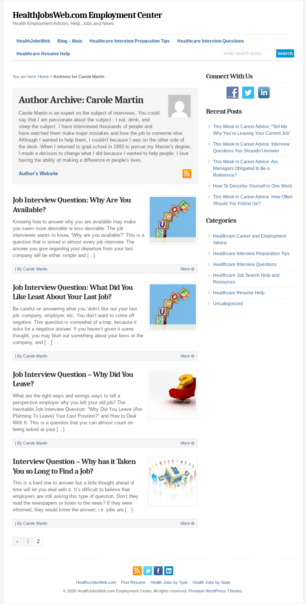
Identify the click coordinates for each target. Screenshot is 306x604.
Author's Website (38, 173)
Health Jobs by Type (169, 582)
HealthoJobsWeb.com (96, 582)
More (185, 269)
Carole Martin (35, 269)
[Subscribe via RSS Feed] (137, 569)
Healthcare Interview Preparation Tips (130, 41)
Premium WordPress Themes (215, 591)
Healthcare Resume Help (43, 53)
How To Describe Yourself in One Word (252, 186)
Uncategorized (228, 303)
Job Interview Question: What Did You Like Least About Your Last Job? (73, 292)
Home (43, 76)
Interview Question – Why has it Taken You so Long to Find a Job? (74, 466)
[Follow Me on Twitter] (147, 569)
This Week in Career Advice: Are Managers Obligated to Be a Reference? (245, 168)
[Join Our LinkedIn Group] (168, 569)
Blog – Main (69, 41)
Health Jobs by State (211, 582)
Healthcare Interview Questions (210, 41)
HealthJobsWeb (33, 41)
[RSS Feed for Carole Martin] (186, 176)
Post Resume (133, 582)
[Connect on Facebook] (158, 569)
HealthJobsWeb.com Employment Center (87, 15)
